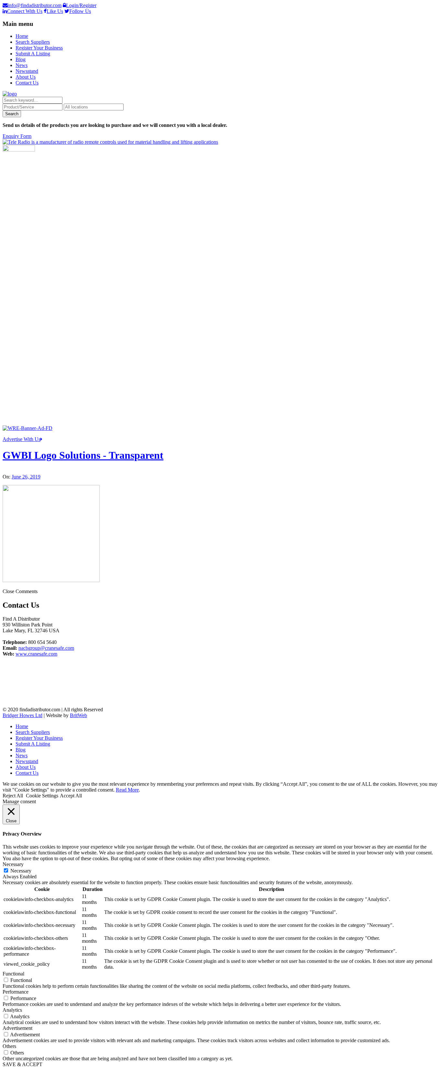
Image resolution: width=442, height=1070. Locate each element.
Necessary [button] (13, 864)
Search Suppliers (33, 42)
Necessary (20, 870)
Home (22, 36)
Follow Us (80, 11)
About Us (26, 77)
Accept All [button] (71, 795)
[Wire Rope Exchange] (27, 428)
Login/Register (81, 5)
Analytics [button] (12, 1010)
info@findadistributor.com (34, 5)
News (22, 65)
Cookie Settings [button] (42, 795)
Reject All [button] (13, 795)
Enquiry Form (17, 136)
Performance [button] (15, 992)
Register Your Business (39, 48)
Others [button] (9, 1046)
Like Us (55, 11)
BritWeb (78, 715)
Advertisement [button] (17, 1028)
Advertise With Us (21, 439)
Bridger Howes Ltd (22, 715)
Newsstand (27, 71)
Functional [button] (13, 973)
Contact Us (27, 82)
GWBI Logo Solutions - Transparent (83, 455)
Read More (127, 790)
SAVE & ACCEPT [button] (22, 1064)
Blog (21, 59)
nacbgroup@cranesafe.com (46, 648)
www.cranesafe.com (36, 654)
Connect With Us (24, 11)
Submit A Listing (33, 53)
